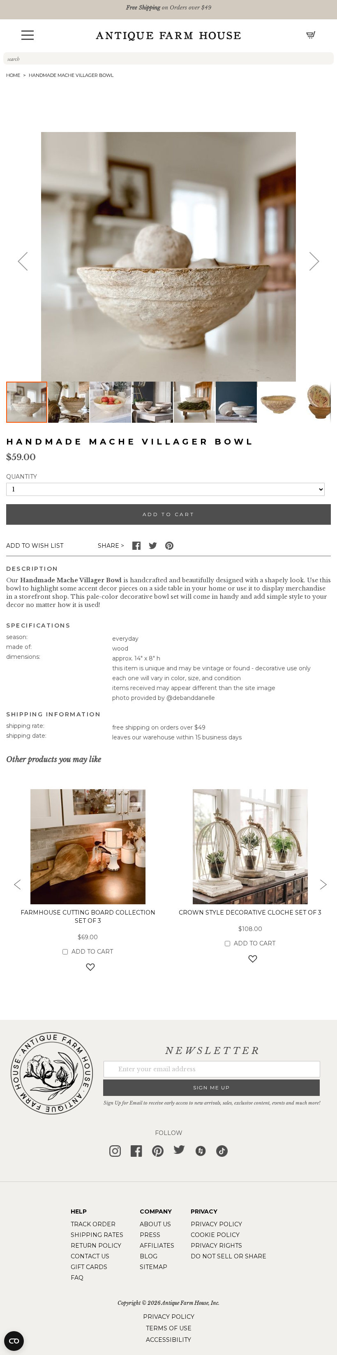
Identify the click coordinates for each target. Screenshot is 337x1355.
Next (323, 887)
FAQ (77, 1277)
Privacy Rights (216, 1245)
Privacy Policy (216, 1224)
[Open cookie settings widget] (14, 1341)
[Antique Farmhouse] (168, 36)
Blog (148, 1256)
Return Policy (96, 1245)
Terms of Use (169, 1328)
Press (150, 1235)
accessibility (168, 1339)
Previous (14, 887)
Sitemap (153, 1267)
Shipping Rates (97, 1235)
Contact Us (90, 1256)
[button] (27, 35)
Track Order (93, 1224)
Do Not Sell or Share (228, 1256)
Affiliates (157, 1245)
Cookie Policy (215, 1235)
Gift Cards (89, 1267)
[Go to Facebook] (136, 547)
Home (13, 75)
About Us (155, 1224)
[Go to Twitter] (153, 547)
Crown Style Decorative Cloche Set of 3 (250, 912)
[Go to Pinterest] (169, 547)
